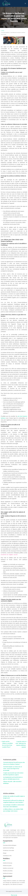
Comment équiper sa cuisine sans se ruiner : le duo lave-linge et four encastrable (12, 768)
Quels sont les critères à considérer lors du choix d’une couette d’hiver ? (7, 744)
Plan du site (14, 895)
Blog (3, 30)
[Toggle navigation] (25, 3)
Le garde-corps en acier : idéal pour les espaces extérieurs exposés (21, 744)
